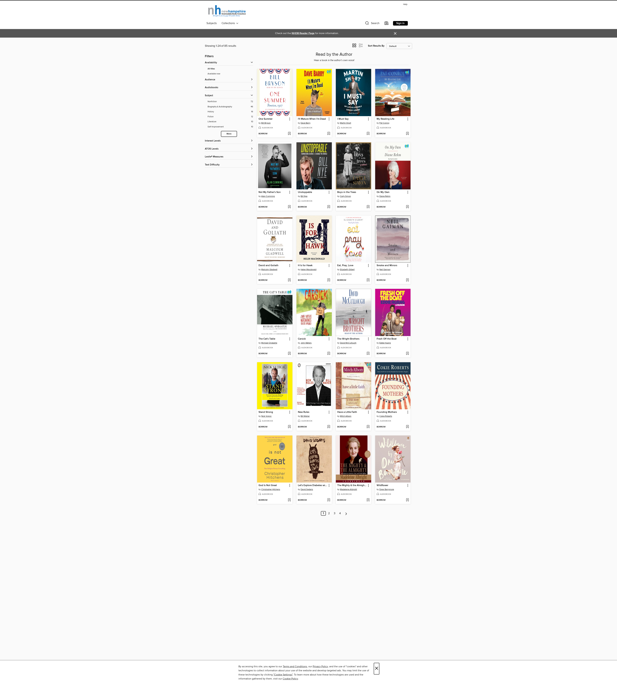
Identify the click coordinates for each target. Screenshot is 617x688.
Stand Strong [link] (266, 412)
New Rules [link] (303, 412)
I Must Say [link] (343, 119)
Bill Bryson (266, 123)
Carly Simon (345, 196)
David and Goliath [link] (268, 265)
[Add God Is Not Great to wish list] (289, 500)
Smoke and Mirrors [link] (387, 265)
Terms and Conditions (295, 666)
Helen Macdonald (308, 269)
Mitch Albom (345, 416)
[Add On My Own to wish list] (407, 207)
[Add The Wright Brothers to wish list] (368, 354)
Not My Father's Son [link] (270, 192)
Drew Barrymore (386, 489)
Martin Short (345, 123)
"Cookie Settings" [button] (283, 674)
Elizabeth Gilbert (347, 269)
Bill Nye (304, 196)
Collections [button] (229, 23)
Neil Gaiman (384, 269)
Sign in (400, 23)
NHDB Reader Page (303, 33)
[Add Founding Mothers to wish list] (407, 427)
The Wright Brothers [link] (348, 338)
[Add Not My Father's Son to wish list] (289, 207)
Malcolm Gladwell (269, 269)
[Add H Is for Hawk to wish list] (329, 280)
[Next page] (346, 513)
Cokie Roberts (385, 416)
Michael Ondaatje (269, 343)
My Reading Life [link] (385, 119)
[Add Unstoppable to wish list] (329, 207)
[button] (372, 24)
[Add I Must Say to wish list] (368, 134)
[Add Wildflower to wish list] (407, 500)
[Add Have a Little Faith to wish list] (368, 427)
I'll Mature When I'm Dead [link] (312, 119)
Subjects (211, 23)
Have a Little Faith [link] (347, 412)
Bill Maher (305, 416)
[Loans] (386, 24)
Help (405, 4)
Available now (214, 73)
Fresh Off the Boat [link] (387, 338)
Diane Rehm (384, 196)
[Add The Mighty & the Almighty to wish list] (368, 500)
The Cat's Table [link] (267, 338)
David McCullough (348, 343)
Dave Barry (305, 123)
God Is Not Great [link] (268, 485)
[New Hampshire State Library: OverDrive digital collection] (227, 11)
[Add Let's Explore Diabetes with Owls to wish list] (329, 500)
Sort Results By (376, 45)
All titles (211, 68)
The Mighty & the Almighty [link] (352, 485)
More (229, 134)
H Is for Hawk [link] (305, 265)
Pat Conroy (384, 123)
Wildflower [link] (382, 485)
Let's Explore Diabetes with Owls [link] (312, 485)
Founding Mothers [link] (387, 412)
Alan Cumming (268, 196)
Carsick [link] (302, 338)
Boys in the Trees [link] (346, 192)
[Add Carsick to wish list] (329, 354)
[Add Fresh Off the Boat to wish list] (407, 354)
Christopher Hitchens (270, 489)
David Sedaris (307, 489)
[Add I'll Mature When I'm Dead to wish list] (329, 134)
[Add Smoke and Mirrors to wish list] (407, 280)
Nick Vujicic (266, 416)
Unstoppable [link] (305, 192)
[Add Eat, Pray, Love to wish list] (368, 280)
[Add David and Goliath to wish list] (289, 280)
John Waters (306, 343)
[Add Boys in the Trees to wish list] (368, 207)
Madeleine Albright (348, 489)
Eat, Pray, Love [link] (345, 265)
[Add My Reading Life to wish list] (407, 134)
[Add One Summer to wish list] (289, 134)
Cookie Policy (290, 678)
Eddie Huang (385, 343)
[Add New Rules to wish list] (329, 427)
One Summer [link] (266, 119)
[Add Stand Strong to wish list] (289, 427)
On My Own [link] (383, 192)
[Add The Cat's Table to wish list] (289, 354)
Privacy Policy (320, 666)
